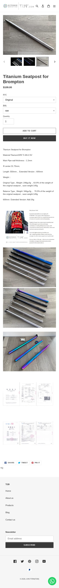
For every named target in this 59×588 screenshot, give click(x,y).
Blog (7, 512)
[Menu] (54, 6)
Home (8, 491)
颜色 (5, 106)
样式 (5, 95)
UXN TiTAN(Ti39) (32, 579)
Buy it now (29, 138)
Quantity (6, 116)
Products (9, 505)
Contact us (10, 520)
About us (9, 498)
